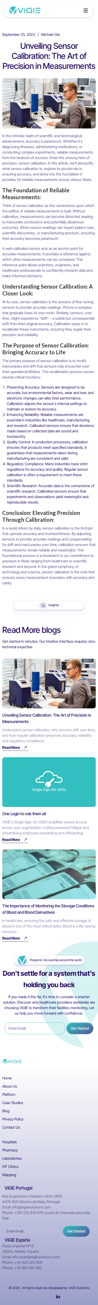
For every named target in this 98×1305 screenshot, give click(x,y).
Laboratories (12, 1158)
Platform (8, 1094)
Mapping (9, 1174)
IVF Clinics (10, 1166)
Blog (5, 1111)
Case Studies (12, 1102)
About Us (9, 1086)
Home (7, 1078)
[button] (85, 10)
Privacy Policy (12, 1119)
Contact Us (11, 1127)
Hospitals (9, 1142)
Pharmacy (10, 1150)
